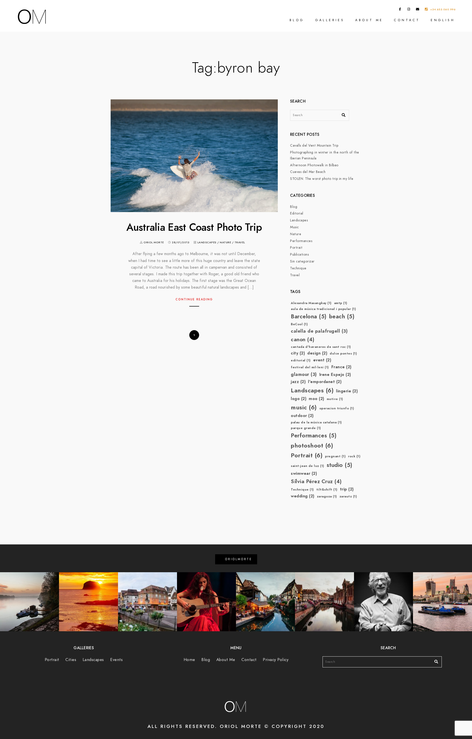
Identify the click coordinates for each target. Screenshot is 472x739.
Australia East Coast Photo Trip (194, 227)
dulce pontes (343, 353)
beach (342, 316)
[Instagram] (408, 10)
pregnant (335, 456)
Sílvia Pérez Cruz (316, 481)
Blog (297, 20)
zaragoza (327, 496)
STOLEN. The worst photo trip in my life (322, 178)
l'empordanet (324, 382)
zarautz (348, 496)
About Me (369, 20)
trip (347, 489)
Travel (240, 242)
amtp (340, 303)
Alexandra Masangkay (311, 303)
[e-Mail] (417, 10)
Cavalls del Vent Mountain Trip (314, 145)
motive (335, 399)
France (341, 367)
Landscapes (207, 242)
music (304, 407)
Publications (299, 254)
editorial (301, 360)
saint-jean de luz (307, 466)
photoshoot (312, 445)
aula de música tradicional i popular (323, 309)
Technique (298, 268)
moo (316, 398)
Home (189, 659)
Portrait (296, 247)
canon (302, 339)
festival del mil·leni (310, 367)
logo (298, 398)
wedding (302, 496)
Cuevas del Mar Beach (307, 171)
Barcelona (309, 316)
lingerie (347, 391)
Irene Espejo (335, 374)
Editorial (296, 213)
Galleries (330, 20)
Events (116, 659)
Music (294, 227)
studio (340, 465)
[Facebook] (400, 10)
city (298, 353)
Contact (407, 20)
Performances (301, 241)
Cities (70, 659)
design (317, 353)
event (322, 360)
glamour (304, 374)
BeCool (299, 324)
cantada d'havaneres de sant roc (321, 347)
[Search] (341, 114)
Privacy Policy (275, 659)
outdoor (302, 415)
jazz (298, 382)
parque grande (306, 428)
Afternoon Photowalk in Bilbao (314, 165)
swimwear (304, 473)
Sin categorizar (302, 261)
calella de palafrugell (319, 331)
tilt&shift (327, 489)
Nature (225, 242)
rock (354, 456)
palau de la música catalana (316, 422)
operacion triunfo (336, 408)
